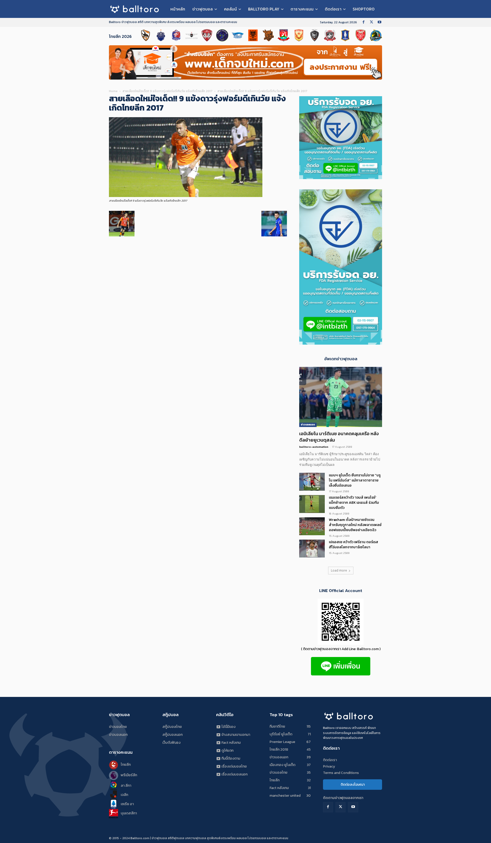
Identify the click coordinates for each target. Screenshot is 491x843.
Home (113, 91)
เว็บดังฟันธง (171, 742)
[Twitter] (371, 22)
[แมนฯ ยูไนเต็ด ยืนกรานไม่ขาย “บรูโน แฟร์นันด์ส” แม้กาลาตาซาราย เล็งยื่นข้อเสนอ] (312, 482)
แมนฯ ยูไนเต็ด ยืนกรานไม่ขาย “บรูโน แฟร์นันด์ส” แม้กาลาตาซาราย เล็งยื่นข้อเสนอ (355, 480)
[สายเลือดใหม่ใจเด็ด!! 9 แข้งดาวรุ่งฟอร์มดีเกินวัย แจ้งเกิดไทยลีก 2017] (185, 196)
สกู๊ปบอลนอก (172, 734)
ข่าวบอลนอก (308, 424)
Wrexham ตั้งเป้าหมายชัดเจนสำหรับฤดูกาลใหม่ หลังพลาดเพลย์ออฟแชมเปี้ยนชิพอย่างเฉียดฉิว (355, 525)
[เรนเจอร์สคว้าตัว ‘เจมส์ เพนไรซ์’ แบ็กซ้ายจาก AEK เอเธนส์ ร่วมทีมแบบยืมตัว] (312, 504)
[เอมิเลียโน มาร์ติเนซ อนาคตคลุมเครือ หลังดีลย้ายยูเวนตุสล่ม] (340, 397)
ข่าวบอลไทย (118, 726)
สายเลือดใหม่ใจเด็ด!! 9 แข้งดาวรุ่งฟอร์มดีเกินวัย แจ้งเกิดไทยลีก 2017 (167, 91)
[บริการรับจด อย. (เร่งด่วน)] (340, 177)
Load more (339, 570)
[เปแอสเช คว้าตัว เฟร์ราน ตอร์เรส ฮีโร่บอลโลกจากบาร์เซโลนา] (312, 548)
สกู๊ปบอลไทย (172, 726)
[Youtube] (379, 22)
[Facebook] (363, 22)
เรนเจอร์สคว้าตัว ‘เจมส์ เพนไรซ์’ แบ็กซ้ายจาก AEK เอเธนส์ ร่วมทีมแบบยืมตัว (354, 502)
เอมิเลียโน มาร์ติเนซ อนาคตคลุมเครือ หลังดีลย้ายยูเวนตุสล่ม (339, 436)
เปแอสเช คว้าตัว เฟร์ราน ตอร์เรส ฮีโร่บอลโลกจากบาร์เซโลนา (353, 544)
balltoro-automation (313, 447)
